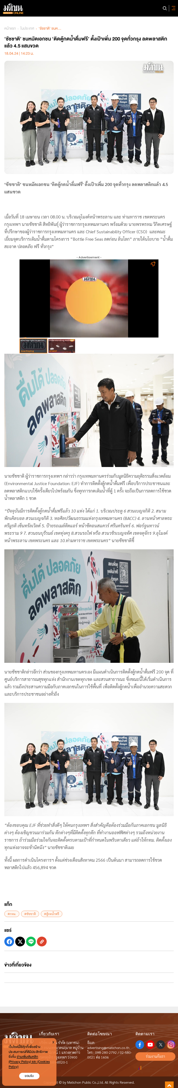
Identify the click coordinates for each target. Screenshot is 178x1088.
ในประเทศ (27, 28)
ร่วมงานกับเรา (155, 1056)
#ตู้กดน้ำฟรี (51, 914)
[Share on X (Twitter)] (20, 941)
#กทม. (12, 914)
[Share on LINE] (31, 941)
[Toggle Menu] (172, 8)
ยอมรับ (29, 1076)
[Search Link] (165, 8)
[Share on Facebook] (9, 941)
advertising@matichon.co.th (108, 1047)
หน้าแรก (10, 28)
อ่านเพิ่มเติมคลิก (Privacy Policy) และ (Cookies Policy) (29, 1061)
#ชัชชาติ (30, 914)
